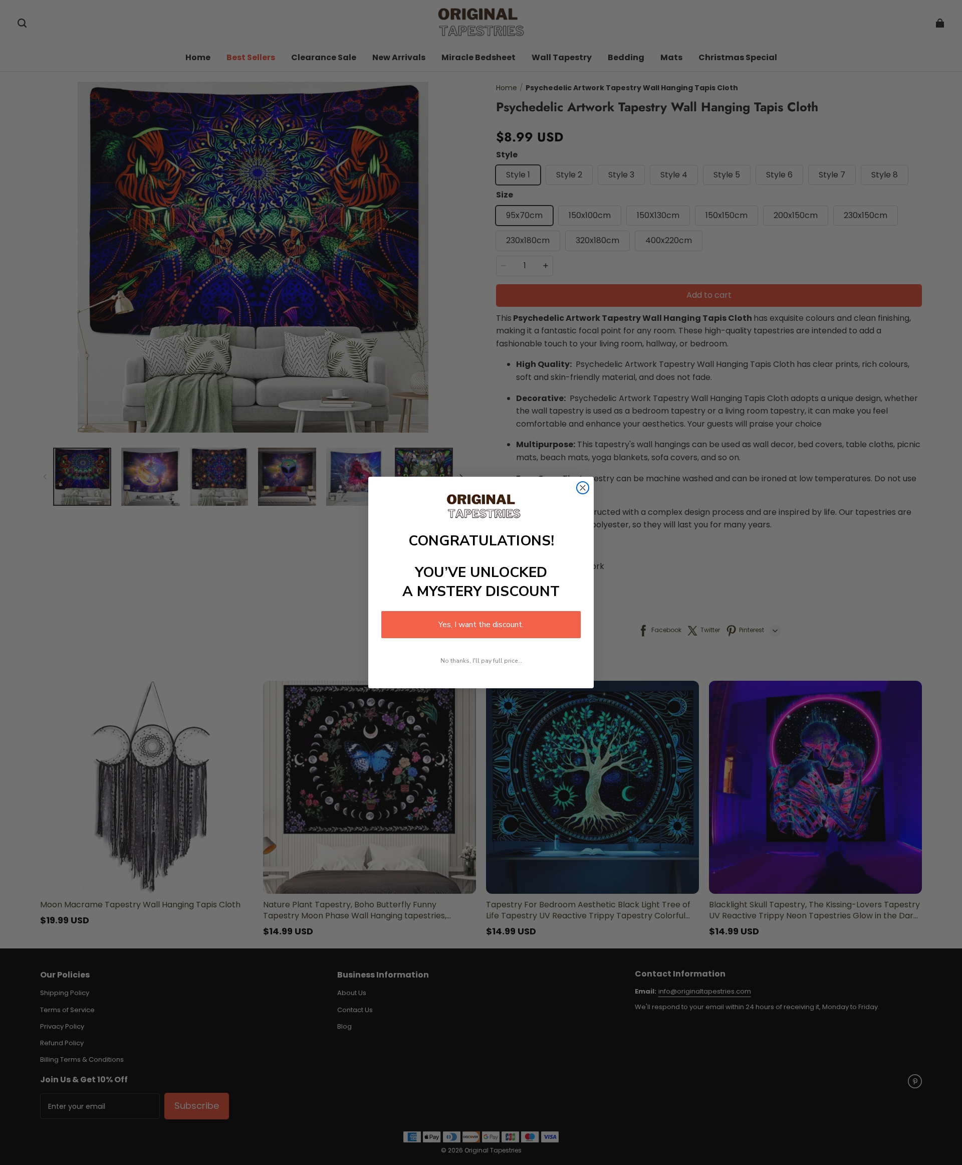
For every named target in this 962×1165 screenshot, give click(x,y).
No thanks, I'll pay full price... (481, 661)
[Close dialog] (583, 488)
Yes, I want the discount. (481, 624)
